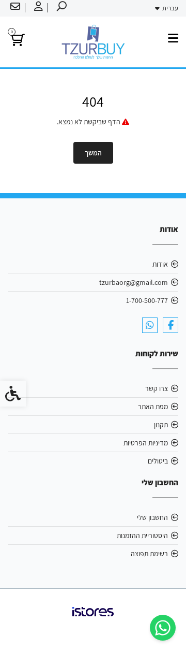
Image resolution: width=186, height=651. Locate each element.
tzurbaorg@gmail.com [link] (133, 282)
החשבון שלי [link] (152, 517)
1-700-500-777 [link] (147, 300)
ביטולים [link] (158, 461)
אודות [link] (160, 264)
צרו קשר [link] (156, 388)
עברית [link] (170, 8)
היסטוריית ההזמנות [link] (142, 535)
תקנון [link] (161, 424)
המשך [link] (93, 152)
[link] (163, 628)
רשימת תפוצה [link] (149, 553)
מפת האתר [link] (153, 406)
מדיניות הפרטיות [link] (145, 442)
